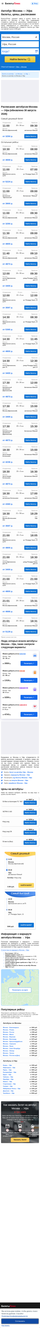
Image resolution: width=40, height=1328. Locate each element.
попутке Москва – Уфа (19, 780)
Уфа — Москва (21, 67)
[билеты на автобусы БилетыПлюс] (8, 1306)
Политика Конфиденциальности (15, 1316)
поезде (22, 671)
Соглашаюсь (20, 1321)
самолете (23, 705)
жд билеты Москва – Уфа (22, 777)
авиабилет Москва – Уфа (18, 783)
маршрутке (23, 688)
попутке (22, 654)
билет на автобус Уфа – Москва (21, 772)
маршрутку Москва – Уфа (20, 775)
